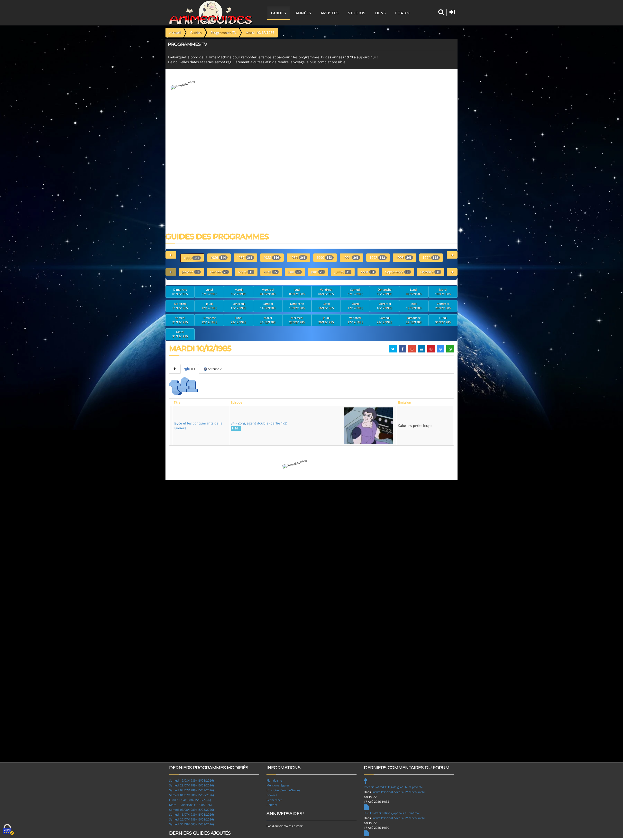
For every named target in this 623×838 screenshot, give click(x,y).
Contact (271, 805)
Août (367, 272)
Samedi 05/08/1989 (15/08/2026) (191, 810)
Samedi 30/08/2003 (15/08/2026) (191, 824)
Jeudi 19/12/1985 (413, 306)
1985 (191, 257)
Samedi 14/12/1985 (267, 306)
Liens (380, 13)
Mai (294, 272)
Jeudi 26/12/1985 (326, 320)
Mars (245, 272)
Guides (278, 13)
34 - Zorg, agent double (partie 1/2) (259, 425)
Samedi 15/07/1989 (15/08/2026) (191, 814)
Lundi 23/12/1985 (238, 320)
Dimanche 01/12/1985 (180, 292)
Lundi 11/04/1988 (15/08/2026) (190, 800)
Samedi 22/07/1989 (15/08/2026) (191, 819)
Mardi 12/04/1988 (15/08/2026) (190, 805)
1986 (218, 257)
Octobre (430, 272)
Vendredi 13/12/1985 (238, 306)
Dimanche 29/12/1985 (413, 320)
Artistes (330, 13)
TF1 (193, 369)
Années (303, 13)
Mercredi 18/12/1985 (384, 306)
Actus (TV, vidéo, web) (410, 792)
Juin (317, 272)
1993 (404, 257)
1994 (430, 257)
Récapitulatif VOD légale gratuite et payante (393, 787)
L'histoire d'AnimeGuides (283, 790)
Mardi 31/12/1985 (180, 334)
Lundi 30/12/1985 (443, 320)
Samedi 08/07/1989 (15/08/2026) (191, 790)
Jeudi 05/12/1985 (297, 292)
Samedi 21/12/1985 (180, 320)
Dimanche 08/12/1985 (384, 292)
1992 (377, 257)
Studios (357, 13)
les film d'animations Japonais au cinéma (391, 813)
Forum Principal (382, 792)
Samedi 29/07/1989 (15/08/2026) (191, 785)
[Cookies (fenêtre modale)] (8, 829)
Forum (402, 13)
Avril (270, 272)
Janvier (190, 272)
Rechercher (274, 800)
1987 (244, 257)
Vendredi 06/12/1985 (326, 292)
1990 (324, 257)
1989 (297, 257)
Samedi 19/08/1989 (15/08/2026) (191, 780)
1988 (271, 257)
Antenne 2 (215, 369)
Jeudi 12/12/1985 (209, 306)
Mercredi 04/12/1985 (267, 292)
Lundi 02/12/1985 (209, 292)
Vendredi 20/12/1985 (443, 306)
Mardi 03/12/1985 (238, 292)
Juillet (342, 272)
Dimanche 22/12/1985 (209, 320)
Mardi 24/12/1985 (267, 320)
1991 (350, 257)
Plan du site (274, 780)
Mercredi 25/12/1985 (297, 320)
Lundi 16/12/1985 (326, 306)
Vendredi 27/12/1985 (355, 320)
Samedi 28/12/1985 (384, 320)
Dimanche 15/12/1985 (297, 306)
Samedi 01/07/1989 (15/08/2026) (191, 795)
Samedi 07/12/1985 (355, 292)
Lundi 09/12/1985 (413, 292)
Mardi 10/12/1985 (443, 292)
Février (218, 272)
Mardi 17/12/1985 (355, 306)
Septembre (397, 272)
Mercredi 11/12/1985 (180, 306)
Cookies (271, 795)
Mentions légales (278, 785)
